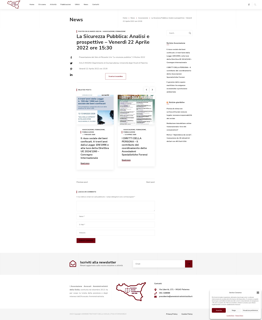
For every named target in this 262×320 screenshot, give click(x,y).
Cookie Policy (230, 315)
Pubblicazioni (88, 132)
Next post (150, 182)
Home (125, 18)
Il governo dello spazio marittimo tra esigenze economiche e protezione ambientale (177, 87)
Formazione (120, 31)
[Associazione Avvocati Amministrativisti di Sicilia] (13, 4)
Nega (234, 310)
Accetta (219, 310)
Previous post (82, 182)
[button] (258, 293)
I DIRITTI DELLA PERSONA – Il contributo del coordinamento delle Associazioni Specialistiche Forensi (134, 146)
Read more (85, 163)
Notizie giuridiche (177, 102)
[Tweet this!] (71, 63)
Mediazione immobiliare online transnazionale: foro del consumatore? (179, 126)
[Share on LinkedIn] (71, 75)
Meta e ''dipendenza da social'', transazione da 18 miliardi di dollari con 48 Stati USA (179, 138)
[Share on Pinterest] (71, 69)
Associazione (143, 18)
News (133, 18)
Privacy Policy (239, 315)
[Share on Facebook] (71, 58)
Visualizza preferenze (250, 310)
